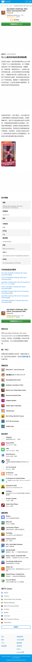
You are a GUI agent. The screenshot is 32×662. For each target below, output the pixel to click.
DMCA (19, 649)
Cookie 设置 (20, 652)
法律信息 (19, 646)
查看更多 (16, 627)
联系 (2, 639)
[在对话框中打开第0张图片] (8, 153)
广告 (2, 643)
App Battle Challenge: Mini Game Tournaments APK (17, 11)
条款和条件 (20, 636)
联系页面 (25, 356)
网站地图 (4, 646)
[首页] (2, 6)
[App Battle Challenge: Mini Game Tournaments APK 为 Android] (3, 13)
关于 (2, 636)
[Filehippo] (5, 1)
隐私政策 (19, 643)
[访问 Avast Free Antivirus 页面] (16, 20)
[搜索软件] (27, 1)
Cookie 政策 (20, 639)
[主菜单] (30, 1)
